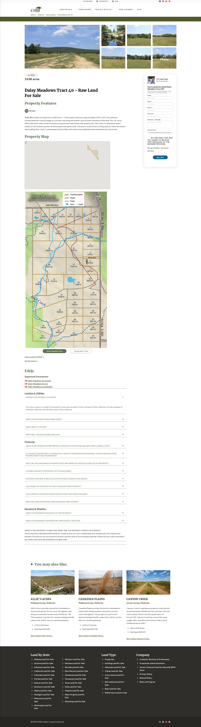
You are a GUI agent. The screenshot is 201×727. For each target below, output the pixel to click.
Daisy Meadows (51, 15)
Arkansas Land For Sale (44, 667)
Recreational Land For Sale (114, 683)
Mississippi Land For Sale (43, 706)
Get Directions (30, 361)
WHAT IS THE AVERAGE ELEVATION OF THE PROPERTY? (48, 513)
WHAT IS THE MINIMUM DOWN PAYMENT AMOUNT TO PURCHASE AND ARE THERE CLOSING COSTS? (68, 446)
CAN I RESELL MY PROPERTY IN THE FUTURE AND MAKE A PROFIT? (53, 486)
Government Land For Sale (114, 676)
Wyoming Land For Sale (75, 701)
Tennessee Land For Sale (75, 679)
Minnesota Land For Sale (43, 699)
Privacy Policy (153, 148)
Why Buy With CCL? (103, 9)
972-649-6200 (87, 1)
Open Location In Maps (34, 357)
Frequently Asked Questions (152, 663)
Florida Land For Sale (43, 679)
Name (149, 95)
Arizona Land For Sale (43, 663)
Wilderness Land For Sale (116, 693)
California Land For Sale (44, 671)
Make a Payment (126, 9)
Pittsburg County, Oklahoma (43, 603)
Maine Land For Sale (43, 691)
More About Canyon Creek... (138, 639)
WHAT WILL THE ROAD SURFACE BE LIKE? (43, 435)
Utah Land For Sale (73, 687)
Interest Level (151, 130)
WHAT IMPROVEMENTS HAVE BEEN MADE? (44, 419)
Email (149, 101)
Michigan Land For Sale (44, 695)
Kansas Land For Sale (43, 683)
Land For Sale (65, 9)
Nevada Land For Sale (74, 667)
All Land (33, 15)
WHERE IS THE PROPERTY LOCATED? (41, 397)
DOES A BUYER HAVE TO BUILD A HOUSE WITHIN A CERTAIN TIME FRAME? (56, 479)
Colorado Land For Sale (44, 675)
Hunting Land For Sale (114, 663)
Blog (139, 9)
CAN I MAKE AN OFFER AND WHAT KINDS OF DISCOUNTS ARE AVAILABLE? (57, 494)
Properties (109, 659)
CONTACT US (103, 1)
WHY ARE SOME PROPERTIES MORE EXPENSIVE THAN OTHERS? (52, 502)
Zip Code (150, 113)
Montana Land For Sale (75, 663)
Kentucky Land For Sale (44, 687)
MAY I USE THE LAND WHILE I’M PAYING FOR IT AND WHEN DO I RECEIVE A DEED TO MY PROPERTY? (67, 463)
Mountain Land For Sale (115, 667)
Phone (149, 107)
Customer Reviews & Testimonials (154, 659)
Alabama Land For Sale (44, 659)
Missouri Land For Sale (75, 659)
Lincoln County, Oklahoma (137, 603)
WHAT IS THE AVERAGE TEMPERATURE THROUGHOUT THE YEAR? (53, 521)
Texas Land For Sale (73, 683)
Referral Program (147, 682)
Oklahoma (41, 15)
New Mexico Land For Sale (76, 671)
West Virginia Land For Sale (75, 696)
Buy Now (160, 157)
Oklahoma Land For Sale (75, 675)
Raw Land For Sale (113, 689)
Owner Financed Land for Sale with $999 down (157, 668)
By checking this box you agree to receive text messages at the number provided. (160, 141)
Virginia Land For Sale (74, 691)
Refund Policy (146, 678)
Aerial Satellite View (55, 351)
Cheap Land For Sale (114, 671)
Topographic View (81, 351)
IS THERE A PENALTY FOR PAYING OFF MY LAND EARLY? (49, 471)
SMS (116, 1)
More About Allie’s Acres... (42, 636)
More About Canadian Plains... (91, 636)
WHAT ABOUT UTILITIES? (36, 427)
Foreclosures (85, 9)
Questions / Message (154, 119)
